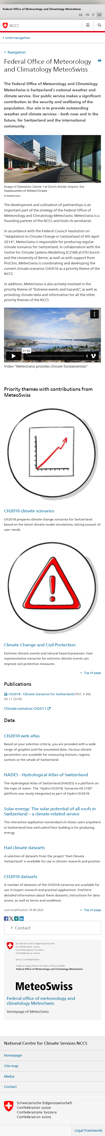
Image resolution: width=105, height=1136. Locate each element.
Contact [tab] (22, 927)
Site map (11, 1066)
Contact (10, 1086)
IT (93, 15)
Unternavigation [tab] (17, 38)
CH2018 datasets (20, 876)
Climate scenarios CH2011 (25, 708)
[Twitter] (11, 918)
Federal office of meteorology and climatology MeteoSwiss (41, 1001)
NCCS (14, 25)
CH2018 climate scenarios (29, 510)
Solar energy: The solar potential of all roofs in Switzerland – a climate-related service (50, 811)
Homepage (13, 1055)
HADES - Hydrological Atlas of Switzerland (46, 774)
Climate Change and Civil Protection (40, 644)
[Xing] (16, 918)
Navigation (17, 52)
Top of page (92, 673)
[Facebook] (6, 918)
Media (9, 1076)
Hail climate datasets (24, 847)
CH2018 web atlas (22, 735)
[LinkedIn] (21, 918)
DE (81, 15)
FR (87, 15)
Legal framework (88, 1130)
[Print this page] (99, 60)
